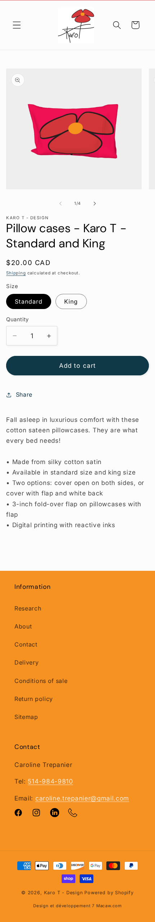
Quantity (17, 319)
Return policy (33, 698)
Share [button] (24, 394)
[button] (17, 25)
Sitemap (26, 716)
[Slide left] (60, 204)
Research (27, 608)
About (23, 626)
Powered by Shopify (109, 892)
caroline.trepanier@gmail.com (82, 798)
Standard (29, 301)
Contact (25, 644)
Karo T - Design (64, 892)
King (71, 301)
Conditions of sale (40, 680)
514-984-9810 (50, 781)
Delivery (26, 662)
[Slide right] (94, 204)
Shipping (16, 272)
